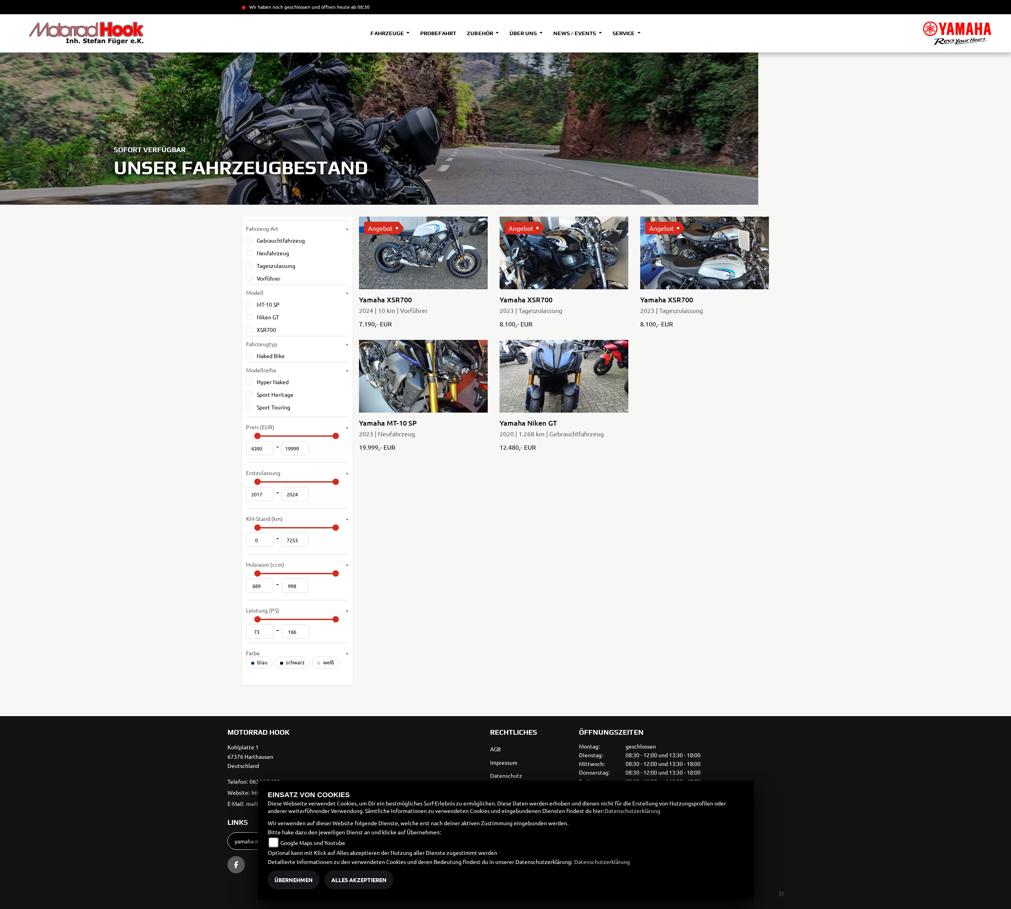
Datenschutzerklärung (632, 810)
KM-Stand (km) (264, 518)
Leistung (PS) (262, 610)
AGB (495, 748)
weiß (328, 662)
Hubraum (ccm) (265, 564)
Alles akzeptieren (359, 879)
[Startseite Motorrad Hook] (957, 33)
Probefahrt (438, 33)
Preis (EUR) (260, 426)
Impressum (503, 762)
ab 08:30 (360, 7)
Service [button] (624, 33)
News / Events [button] (575, 33)
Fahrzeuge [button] (387, 33)
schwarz (294, 662)
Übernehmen (293, 879)
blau (261, 662)
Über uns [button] (523, 33)
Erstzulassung (263, 472)
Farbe (253, 652)
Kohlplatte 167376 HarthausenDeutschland (250, 756)
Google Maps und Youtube (312, 842)
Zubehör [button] (480, 33)
